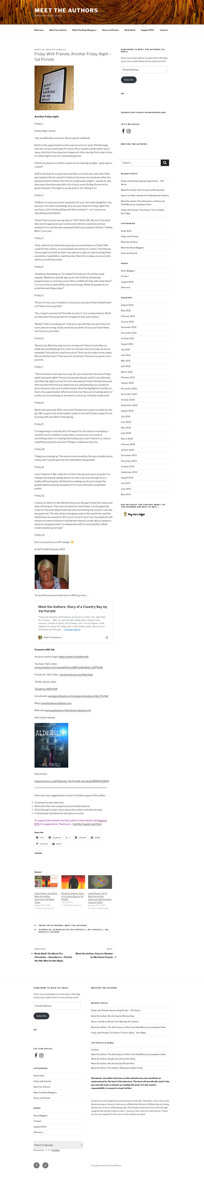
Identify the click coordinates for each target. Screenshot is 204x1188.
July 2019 (125, 483)
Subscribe (129, 79)
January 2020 (127, 449)
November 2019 (129, 461)
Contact (164, 30)
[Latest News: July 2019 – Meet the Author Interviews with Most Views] (46, 882)
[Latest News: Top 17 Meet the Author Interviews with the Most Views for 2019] (100, 882)
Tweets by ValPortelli (45, 688)
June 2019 (126, 489)
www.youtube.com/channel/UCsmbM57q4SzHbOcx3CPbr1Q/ (68, 667)
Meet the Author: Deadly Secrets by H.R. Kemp (113, 1058)
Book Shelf (130, 30)
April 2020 (126, 433)
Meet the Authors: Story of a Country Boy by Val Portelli (72, 896)
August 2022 (127, 305)
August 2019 (127, 477)
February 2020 (128, 444)
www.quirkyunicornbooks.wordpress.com (68, 710)
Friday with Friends (51, 925)
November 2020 (129, 394)
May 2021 (126, 360)
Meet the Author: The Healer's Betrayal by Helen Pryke (117, 1068)
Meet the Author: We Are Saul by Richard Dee (142, 190)
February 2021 (128, 377)
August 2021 (127, 344)
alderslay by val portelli (69, 930)
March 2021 (127, 372)
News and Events (110, 30)
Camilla (61, 50)
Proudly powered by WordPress (106, 1165)
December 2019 (129, 455)
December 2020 (129, 388)
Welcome (39, 30)
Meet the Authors (58, 30)
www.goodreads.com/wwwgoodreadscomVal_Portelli (78, 696)
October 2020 (128, 399)
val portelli (95, 930)
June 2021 (126, 355)
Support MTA (147, 30)
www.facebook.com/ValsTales (76, 674)
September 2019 (129, 472)
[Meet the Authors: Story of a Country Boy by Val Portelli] (73, 882)
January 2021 (127, 383)
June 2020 (126, 422)
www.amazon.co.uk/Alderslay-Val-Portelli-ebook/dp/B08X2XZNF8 (71, 781)
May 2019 (126, 494)
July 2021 (125, 349)
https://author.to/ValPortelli (74, 656)
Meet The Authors (66, 10)
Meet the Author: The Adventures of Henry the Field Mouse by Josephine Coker (128, 1027)
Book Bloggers (128, 270)
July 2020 (125, 416)
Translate (55, 1150)
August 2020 (127, 410)
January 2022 (127, 321)
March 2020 (127, 438)
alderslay (45, 930)
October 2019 (127, 466)
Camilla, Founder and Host (87, 824)
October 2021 (127, 338)
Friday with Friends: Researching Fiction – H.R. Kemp (115, 1010)
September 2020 (129, 405)
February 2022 (128, 316)
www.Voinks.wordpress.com (56, 703)
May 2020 (126, 427)
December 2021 (128, 327)
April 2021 (126, 366)
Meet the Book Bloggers (84, 30)
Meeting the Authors (134, 144)
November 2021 (129, 333)
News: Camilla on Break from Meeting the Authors (145, 195)
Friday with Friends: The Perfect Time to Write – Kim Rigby (118, 1032)
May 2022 (126, 310)
